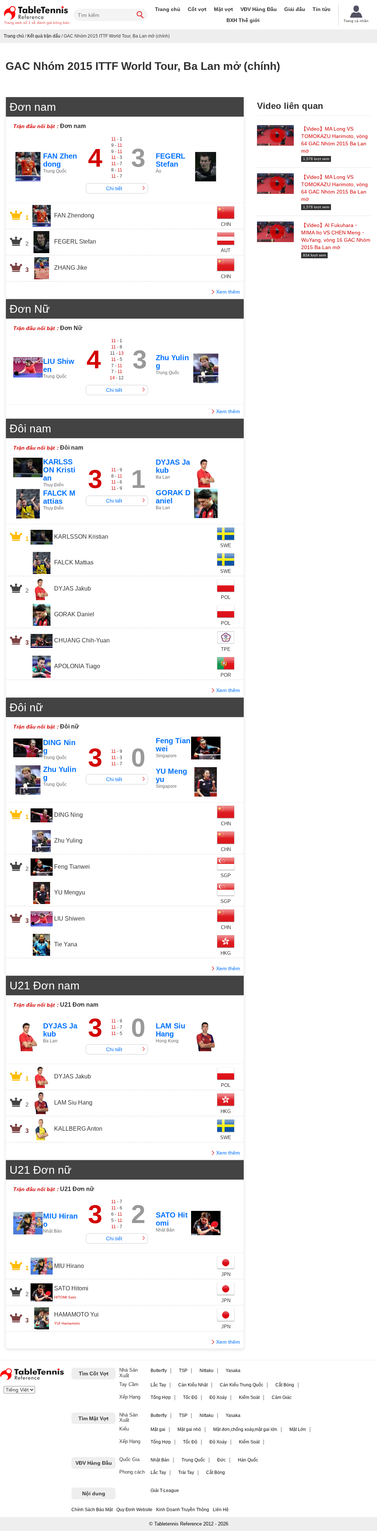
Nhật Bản (160, 1460)
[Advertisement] (317, 317)
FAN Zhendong (60, 160)
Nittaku (207, 1370)
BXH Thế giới (243, 20)
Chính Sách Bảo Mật (92, 1509)
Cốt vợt (197, 9)
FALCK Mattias (59, 497)
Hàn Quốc (248, 1460)
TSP (183, 1370)
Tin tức (322, 9)
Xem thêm (228, 292)
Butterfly (159, 1370)
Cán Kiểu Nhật (193, 1385)
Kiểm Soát (249, 1397)
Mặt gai (158, 1429)
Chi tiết (114, 188)
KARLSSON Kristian (59, 470)
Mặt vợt (223, 9)
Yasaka (233, 1370)
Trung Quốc (193, 1460)
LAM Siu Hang (170, 1030)
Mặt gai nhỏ (189, 1429)
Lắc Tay (158, 1385)
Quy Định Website (134, 1509)
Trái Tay (186, 1472)
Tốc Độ (190, 1397)
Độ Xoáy (218, 1397)
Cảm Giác (282, 1397)
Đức (221, 1460)
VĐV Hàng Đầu (258, 9)
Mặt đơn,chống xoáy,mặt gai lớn (245, 1429)
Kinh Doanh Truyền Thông (182, 1509)
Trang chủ (167, 9)
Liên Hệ (221, 1509)
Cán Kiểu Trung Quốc (241, 1385)
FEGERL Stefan (170, 160)
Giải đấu (294, 9)
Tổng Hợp (161, 1397)
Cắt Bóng (284, 1385)
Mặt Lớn (297, 1429)
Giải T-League (165, 1490)
